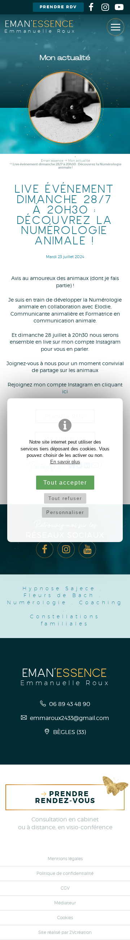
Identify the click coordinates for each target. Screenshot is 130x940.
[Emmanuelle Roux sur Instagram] (105, 7)
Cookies (65, 917)
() (69, 731)
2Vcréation (80, 932)
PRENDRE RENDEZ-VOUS (65, 797)
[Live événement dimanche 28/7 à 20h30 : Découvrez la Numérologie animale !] (65, 107)
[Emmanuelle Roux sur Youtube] (119, 7)
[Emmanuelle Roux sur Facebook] (91, 7)
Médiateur (65, 902)
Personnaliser (65, 512)
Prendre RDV (58, 7)
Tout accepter (65, 482)
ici (65, 391)
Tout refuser (65, 498)
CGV (65, 888)
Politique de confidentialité (65, 873)
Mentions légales (65, 858)
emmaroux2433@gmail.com (69, 717)
